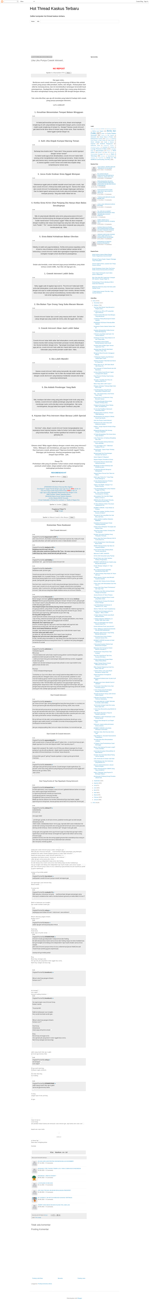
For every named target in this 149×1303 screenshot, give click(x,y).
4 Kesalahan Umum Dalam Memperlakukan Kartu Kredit (102, 342)
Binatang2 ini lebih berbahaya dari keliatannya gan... (103, 466)
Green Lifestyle (95, 142)
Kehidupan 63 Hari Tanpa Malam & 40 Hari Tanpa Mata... (104, 338)
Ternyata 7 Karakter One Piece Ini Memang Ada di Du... (103, 380)
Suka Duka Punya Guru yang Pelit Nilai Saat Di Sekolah (105, 191)
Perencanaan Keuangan (97, 154)
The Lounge (38, 1217)
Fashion (107, 138)
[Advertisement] (74, 37)
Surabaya (93, 157)
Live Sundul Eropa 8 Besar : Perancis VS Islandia (106, 167)
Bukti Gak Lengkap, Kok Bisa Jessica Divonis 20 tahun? (104, 512)
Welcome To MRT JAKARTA (101, 553)
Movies (100, 152)
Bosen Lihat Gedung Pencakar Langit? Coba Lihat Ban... (104, 748)
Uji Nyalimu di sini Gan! (45, 1183)
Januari (96, 799)
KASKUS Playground (106, 143)
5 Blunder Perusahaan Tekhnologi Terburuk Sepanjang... (103, 698)
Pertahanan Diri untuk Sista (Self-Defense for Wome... (103, 423)
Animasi (97, 128)
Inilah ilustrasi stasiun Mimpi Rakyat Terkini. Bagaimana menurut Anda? (102, 255)
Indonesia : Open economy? (47, 1176)
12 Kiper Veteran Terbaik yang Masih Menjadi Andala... (104, 615)
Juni (95, 788)
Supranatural (111, 156)
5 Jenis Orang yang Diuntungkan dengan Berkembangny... (103, 690)
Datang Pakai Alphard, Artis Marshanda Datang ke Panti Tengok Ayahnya (105, 229)
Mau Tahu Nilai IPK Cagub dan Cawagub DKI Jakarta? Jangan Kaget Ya (103, 278)
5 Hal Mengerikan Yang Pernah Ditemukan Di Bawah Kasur (102, 390)
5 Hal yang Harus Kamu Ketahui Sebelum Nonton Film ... (102, 637)
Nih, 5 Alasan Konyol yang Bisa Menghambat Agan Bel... (102, 570)
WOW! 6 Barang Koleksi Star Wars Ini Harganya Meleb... (104, 546)
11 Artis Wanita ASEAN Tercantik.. (59, 498)
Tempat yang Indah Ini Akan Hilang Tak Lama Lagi (54, 1205)
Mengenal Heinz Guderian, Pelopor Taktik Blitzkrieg (103, 413)
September (97, 780)
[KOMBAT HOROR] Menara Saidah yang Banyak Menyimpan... (105, 562)
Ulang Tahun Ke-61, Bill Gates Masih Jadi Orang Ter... (104, 365)
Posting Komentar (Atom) (45, 1284)
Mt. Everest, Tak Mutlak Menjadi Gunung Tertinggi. (55, 1197)
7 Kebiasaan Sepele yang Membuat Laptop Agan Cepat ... (104, 357)
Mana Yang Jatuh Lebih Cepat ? (102, 383)
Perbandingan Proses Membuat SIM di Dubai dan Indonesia (103, 282)
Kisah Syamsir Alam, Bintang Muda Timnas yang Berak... (103, 550)
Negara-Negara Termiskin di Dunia (103, 459)
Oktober (96, 305)
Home (33, 21)
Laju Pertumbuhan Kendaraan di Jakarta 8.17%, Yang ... (103, 605)
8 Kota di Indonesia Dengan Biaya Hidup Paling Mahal (103, 660)
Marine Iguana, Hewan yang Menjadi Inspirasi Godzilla (104, 578)
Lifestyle (112, 147)
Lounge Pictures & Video (99, 149)
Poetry (107, 154)
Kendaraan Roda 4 (95, 147)
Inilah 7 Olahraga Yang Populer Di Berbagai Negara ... (103, 773)
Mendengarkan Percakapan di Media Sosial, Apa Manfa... (104, 417)
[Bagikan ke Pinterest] (59, 1215)
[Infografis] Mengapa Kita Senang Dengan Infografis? (103, 431)
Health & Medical (109, 142)
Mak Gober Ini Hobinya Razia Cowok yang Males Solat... (104, 598)
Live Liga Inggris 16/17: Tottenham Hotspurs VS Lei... (103, 446)
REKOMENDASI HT (58, 473)
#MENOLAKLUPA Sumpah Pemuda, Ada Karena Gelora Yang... (104, 500)
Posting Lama (81, 1278)
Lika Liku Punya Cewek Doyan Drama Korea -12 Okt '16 (59, 490)
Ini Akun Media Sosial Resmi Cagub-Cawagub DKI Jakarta (104, 372)
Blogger (80, 1298)
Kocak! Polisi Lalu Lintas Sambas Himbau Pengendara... (103, 559)
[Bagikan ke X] (56, 1215)
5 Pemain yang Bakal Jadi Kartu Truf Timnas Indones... (104, 334)
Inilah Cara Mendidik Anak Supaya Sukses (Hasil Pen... (103, 623)
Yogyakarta (100, 157)
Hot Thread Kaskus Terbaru (54, 8)
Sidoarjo (103, 156)
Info (38, 21)
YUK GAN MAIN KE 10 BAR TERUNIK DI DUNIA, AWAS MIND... (104, 702)
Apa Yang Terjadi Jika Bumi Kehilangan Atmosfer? (54, 1190)
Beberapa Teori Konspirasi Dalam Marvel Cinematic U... (103, 648)
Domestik (93, 137)
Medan (108, 150)
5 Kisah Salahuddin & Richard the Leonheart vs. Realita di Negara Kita (58, 500)
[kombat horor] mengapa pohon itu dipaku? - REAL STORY (103, 611)
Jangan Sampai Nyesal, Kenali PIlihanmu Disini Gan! (102, 664)
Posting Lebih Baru (37, 1278)
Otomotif (112, 152)
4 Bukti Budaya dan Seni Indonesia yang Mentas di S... (103, 761)
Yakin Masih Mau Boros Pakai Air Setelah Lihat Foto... (103, 713)
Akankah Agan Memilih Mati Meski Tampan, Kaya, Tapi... (103, 350)
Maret (95, 795)
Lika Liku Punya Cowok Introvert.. (103, 420)
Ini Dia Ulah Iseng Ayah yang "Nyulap (104, 556)
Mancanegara (100, 150)
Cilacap (103, 135)
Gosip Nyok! (111, 140)
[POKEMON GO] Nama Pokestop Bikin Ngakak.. (58, 487)
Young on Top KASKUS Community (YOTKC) (103, 158)
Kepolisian (105, 147)
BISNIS (103, 128)
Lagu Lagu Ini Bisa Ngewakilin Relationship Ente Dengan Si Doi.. (59, 492)
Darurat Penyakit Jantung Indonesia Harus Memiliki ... (104, 442)
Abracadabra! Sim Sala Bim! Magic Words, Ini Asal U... (103, 497)
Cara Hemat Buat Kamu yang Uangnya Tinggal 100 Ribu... (104, 489)
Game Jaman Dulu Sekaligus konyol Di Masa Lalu (106, 221)
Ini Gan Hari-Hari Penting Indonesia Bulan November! (56, 1161)
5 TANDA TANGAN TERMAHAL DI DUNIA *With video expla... (103, 619)
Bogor (103, 133)
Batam (114, 128)
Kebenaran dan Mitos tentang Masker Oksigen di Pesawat (104, 591)
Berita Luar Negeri (98, 131)
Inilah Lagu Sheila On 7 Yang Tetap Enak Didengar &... (103, 477)
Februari (96, 797)
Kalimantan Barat (95, 145)
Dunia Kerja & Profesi (106, 137)
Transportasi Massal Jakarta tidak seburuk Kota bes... (103, 462)
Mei (95, 790)
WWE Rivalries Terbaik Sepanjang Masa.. (59, 494)
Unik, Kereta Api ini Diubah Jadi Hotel (104, 758)
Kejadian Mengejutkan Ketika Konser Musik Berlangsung (104, 331)
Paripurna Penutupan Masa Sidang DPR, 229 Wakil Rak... (103, 405)
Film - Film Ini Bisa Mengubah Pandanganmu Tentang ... (102, 493)
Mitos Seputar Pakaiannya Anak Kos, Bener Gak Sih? (104, 667)
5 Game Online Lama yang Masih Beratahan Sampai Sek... (103, 671)
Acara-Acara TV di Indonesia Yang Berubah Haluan (103, 398)
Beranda (60, 1278)
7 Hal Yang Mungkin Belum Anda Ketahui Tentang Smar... (103, 402)
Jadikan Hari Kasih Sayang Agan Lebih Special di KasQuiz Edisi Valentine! (106, 236)
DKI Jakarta (110, 135)
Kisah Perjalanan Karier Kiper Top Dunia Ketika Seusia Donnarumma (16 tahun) (103, 269)
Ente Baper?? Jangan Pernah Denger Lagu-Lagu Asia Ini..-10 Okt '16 (58, 489)
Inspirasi (93, 143)
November (97, 303)
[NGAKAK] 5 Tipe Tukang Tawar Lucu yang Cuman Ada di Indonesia (59, 1168)
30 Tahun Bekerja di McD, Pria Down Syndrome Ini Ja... (104, 504)
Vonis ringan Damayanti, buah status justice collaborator (102, 273)
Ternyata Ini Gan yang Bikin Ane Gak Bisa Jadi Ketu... (104, 516)
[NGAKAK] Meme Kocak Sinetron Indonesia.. (58, 496)
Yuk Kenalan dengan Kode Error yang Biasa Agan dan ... (104, 705)
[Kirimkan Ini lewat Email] (52, 1215)
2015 (94, 802)
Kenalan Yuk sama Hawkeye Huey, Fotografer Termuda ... (103, 535)
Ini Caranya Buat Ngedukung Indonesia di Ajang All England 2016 (105, 175)
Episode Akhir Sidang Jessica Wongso (104, 581)
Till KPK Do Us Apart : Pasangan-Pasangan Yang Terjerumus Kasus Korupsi (106, 213)
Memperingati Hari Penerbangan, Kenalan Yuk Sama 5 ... (103, 454)
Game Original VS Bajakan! (101, 457)
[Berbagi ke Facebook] (58, 1215)
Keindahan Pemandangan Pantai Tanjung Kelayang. (103, 523)
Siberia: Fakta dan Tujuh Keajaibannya (104, 609)
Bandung (109, 128)
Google (61, 511)
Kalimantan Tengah (109, 145)
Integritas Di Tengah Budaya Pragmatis (104, 242)
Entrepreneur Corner (96, 138)
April (95, 792)
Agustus (96, 783)
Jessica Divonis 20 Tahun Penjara (103, 595)
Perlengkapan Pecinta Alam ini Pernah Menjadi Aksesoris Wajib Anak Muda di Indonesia (106, 183)
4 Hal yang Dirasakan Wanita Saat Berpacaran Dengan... (103, 644)
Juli (95, 785)
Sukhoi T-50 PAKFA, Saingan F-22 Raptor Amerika (103, 485)
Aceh (92, 128)
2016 (94, 301)
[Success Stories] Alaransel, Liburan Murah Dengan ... (104, 765)
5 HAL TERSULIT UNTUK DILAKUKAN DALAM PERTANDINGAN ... (104, 629)
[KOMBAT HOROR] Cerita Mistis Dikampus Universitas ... (102, 728)
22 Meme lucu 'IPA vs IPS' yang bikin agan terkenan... (104, 311)
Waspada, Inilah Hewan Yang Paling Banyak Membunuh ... (104, 633)
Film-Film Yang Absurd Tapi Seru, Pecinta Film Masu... (103, 656)
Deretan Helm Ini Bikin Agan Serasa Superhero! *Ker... (104, 346)
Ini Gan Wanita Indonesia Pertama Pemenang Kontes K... (103, 481)
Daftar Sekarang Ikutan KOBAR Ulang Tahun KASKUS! (104, 769)
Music (106, 152)
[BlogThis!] (54, 1215)
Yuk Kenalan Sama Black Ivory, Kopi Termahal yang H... (104, 686)
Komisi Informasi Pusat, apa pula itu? (104, 626)
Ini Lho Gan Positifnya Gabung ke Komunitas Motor (103, 409)
